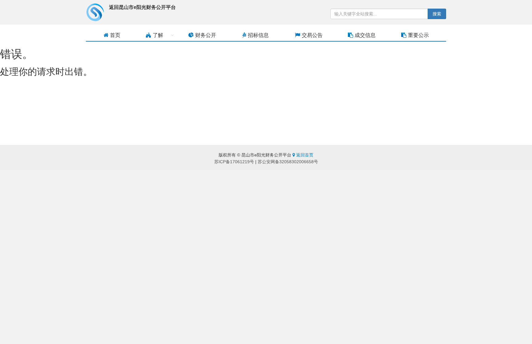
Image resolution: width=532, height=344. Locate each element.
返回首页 (304, 154)
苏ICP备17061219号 (234, 161)
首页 (114, 35)
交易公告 (311, 35)
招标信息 (257, 35)
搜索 (437, 13)
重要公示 (417, 35)
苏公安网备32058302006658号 (288, 161)
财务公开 (205, 35)
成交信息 (364, 35)
